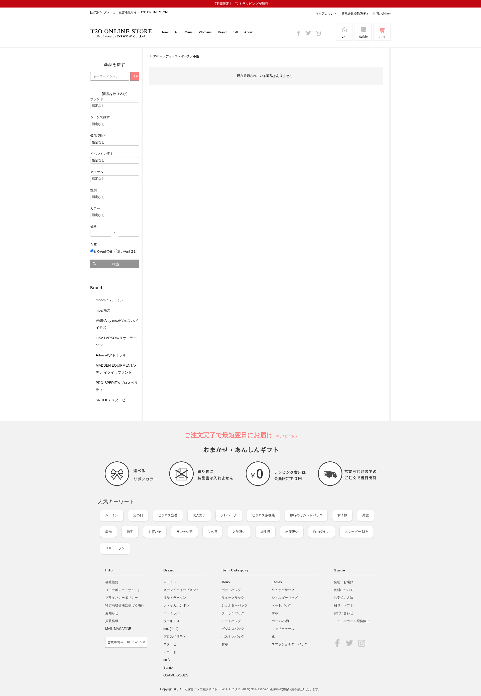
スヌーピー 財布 (357, 532)
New (165, 32)
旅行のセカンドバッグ (306, 515)
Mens (225, 582)
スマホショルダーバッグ (289, 644)
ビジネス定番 (168, 515)
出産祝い (291, 532)
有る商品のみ (103, 251)
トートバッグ (231, 621)
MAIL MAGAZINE (118, 629)
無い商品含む (127, 251)
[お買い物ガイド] (363, 38)
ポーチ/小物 (280, 621)
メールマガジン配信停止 (352, 621)
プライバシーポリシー (121, 598)
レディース (170, 56)
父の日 (138, 515)
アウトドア (171, 652)
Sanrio (168, 667)
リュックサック (232, 598)
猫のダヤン (321, 532)
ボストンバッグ (232, 636)
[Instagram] (318, 32)
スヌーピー (171, 644)
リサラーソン (115, 548)
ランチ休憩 (184, 532)
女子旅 (342, 515)
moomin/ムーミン (110, 300)
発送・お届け (343, 582)
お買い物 (154, 532)
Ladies (277, 582)
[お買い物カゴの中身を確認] (382, 38)
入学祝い (239, 532)
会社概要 (111, 582)
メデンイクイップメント (181, 590)
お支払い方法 (343, 598)
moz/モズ (103, 310)
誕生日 (265, 532)
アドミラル (171, 613)
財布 (224, 644)
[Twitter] (308, 32)
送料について (343, 590)
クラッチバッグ (232, 613)
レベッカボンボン (176, 605)
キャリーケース (283, 629)
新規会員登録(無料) (355, 13)
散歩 (108, 532)
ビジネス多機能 (263, 515)
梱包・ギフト (343, 605)
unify (166, 660)
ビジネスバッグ (232, 629)
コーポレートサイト (123, 590)
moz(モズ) (170, 629)
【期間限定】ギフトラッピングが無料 (240, 4)
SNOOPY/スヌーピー (112, 400)
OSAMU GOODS (175, 675)
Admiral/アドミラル (111, 355)
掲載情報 (111, 621)
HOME (154, 56)
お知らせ (111, 613)
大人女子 (199, 515)
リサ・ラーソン (174, 598)
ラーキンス (171, 621)
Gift (235, 32)
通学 (130, 532)
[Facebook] (298, 32)
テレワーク (229, 515)
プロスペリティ (174, 636)
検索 (115, 264)
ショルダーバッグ (234, 605)
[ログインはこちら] (344, 38)
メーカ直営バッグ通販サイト (198, 689)
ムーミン (111, 515)
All (176, 32)
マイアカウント (326, 13)
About (248, 32)
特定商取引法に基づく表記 (124, 605)
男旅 (365, 515)
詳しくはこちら (285, 436)
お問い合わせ (382, 13)
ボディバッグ (231, 590)
